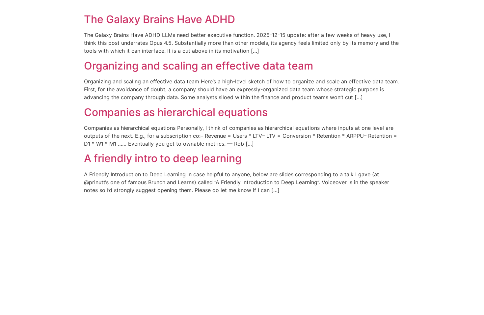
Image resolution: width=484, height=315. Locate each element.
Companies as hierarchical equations (176, 112)
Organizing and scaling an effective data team (198, 65)
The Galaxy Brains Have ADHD (159, 19)
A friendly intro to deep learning (163, 158)
